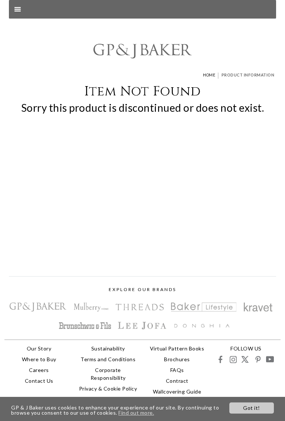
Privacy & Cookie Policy (108, 388)
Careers (39, 370)
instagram (233, 359)
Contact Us (39, 381)
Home (209, 75)
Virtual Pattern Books (177, 348)
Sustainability (108, 348)
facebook (220, 359)
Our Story (39, 348)
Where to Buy (39, 359)
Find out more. (136, 412)
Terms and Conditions (108, 359)
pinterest (257, 359)
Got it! (251, 408)
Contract (177, 381)
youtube (269, 359)
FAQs (177, 370)
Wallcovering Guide (177, 391)
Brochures (177, 359)
